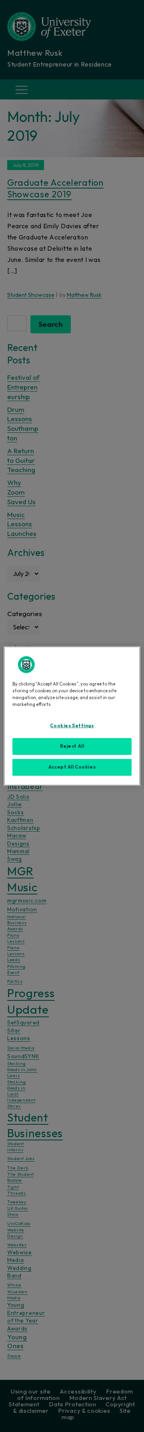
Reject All (72, 746)
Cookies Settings (72, 725)
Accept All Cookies (72, 767)
